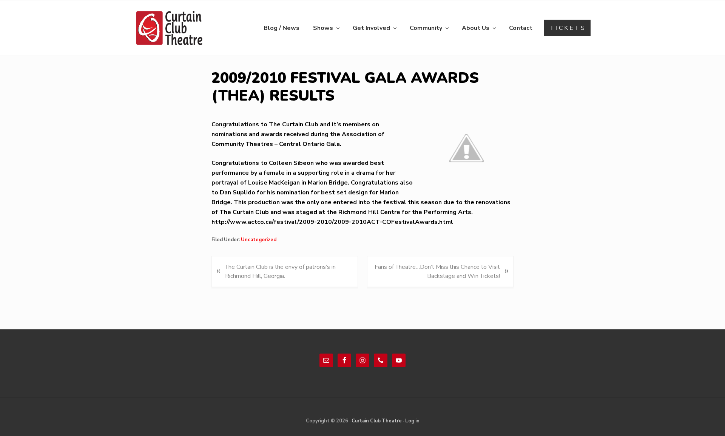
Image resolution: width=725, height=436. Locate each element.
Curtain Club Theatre (377, 420)
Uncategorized (258, 239)
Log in (412, 420)
